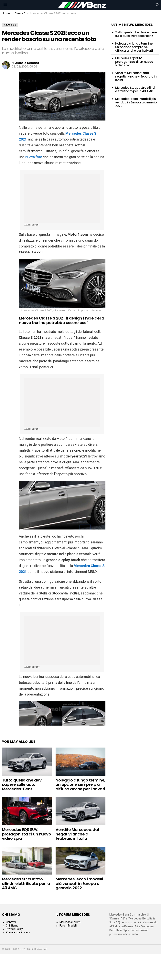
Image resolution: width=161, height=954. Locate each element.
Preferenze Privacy (18, 932)
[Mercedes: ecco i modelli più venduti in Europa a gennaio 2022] (80, 861)
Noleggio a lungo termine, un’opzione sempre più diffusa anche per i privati (80, 784)
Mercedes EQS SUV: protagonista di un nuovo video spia (26, 834)
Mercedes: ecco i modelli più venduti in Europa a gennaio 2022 (79, 883)
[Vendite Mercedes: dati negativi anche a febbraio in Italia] (80, 811)
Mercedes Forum (69, 922)
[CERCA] (157, 5)
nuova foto (33, 157)
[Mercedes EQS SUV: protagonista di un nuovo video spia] (27, 811)
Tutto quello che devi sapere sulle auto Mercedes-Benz (22, 784)
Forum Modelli (68, 925)
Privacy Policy (14, 928)
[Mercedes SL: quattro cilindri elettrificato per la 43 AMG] (27, 861)
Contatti (11, 922)
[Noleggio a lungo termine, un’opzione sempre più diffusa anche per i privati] (80, 762)
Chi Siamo (12, 925)
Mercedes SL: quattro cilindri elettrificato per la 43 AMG (26, 883)
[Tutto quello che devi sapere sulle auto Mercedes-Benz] (27, 762)
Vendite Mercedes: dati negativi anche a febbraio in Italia (78, 834)
